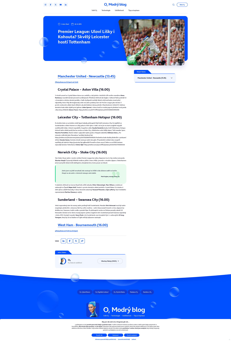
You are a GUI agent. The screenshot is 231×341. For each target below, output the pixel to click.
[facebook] (50, 5)
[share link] (82, 241)
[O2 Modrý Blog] (115, 5)
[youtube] (60, 5)
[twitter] (55, 5)
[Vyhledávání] (174, 5)
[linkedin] (66, 5)
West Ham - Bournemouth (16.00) (83, 225)
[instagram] (45, 5)
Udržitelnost (119, 10)
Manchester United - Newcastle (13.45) (86, 76)
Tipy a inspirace (133, 10)
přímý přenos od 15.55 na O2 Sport (66, 231)
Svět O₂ (94, 10)
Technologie (106, 10)
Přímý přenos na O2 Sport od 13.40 (66, 82)
